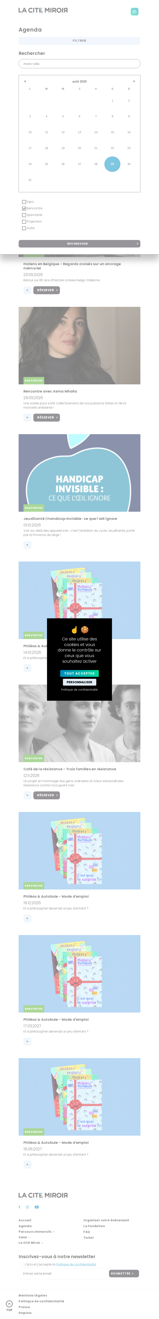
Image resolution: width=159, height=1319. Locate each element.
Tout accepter (79, 673)
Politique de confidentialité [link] (79, 690)
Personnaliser (79, 682)
